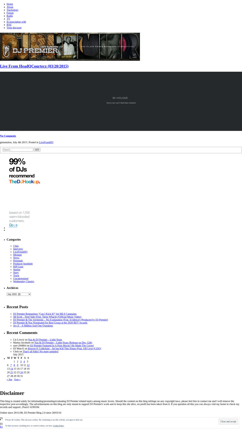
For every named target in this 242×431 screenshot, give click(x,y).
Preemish (18, 260)
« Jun (9, 379)
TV (8, 18)
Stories (16, 269)
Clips (16, 246)
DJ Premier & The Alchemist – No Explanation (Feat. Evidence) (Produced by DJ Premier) (60, 319)
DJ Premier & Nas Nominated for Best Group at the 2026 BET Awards (50, 322)
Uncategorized (20, 278)
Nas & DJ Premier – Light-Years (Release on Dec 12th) (63, 342)
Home (10, 4)
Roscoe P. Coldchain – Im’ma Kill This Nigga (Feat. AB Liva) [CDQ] (64, 348)
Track (16, 275)
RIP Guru (18, 266)
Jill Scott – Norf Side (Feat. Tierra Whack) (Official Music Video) (47, 316)
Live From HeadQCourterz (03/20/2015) (34, 66)
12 (28, 365)
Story (16, 272)
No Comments (8, 136)
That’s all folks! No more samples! (40, 351)
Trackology (12, 10)
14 (11, 368)
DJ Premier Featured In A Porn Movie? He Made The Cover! (62, 345)
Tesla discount (14, 27)
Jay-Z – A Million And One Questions (33, 325)
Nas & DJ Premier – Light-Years (45, 339)
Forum (10, 13)
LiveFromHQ (46, 142)
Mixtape (17, 254)
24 (21, 372)
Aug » (17, 379)
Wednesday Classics (23, 281)
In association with (16, 21)
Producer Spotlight (23, 263)
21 (11, 372)
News (16, 257)
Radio (10, 15)
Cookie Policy (58, 426)
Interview (18, 248)
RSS (9, 24)
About (10, 7)
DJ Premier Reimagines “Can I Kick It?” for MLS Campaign (45, 313)
